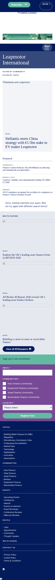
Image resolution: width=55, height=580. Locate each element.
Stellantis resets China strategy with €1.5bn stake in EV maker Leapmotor (26, 142)
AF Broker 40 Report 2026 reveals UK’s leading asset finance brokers (24, 298)
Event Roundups (11, 509)
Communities (10, 463)
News (7, 134)
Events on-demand (12, 506)
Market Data (9, 177)
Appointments (10, 530)
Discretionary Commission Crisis (18, 440)
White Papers (10, 541)
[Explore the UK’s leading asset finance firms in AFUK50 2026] (27, 234)
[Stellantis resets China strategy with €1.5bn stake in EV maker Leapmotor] (27, 105)
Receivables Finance (13, 485)
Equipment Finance (12, 482)
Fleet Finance (10, 473)
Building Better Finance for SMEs (18, 434)
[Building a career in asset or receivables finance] (27, 318)
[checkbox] (27, 390)
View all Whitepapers (17, 349)
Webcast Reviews (11, 515)
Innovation (8, 455)
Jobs (6, 527)
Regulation (8, 437)
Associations (9, 458)
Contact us (9, 548)
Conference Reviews (13, 512)
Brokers (7, 479)
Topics (6, 427)
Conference (9, 500)
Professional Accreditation (15, 443)
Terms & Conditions (12, 561)
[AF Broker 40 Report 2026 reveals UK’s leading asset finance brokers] (27, 276)
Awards (6, 189)
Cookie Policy (10, 558)
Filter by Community (14, 71)
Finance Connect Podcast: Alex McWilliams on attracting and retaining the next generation (26, 168)
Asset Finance (10, 476)
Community (8, 165)
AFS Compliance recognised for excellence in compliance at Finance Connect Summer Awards (27, 193)
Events (6, 490)
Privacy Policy (10, 554)
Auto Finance (9, 470)
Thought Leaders (11, 536)
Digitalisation (9, 452)
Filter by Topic (11, 75)
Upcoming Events (11, 497)
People (6, 520)
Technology (9, 449)
